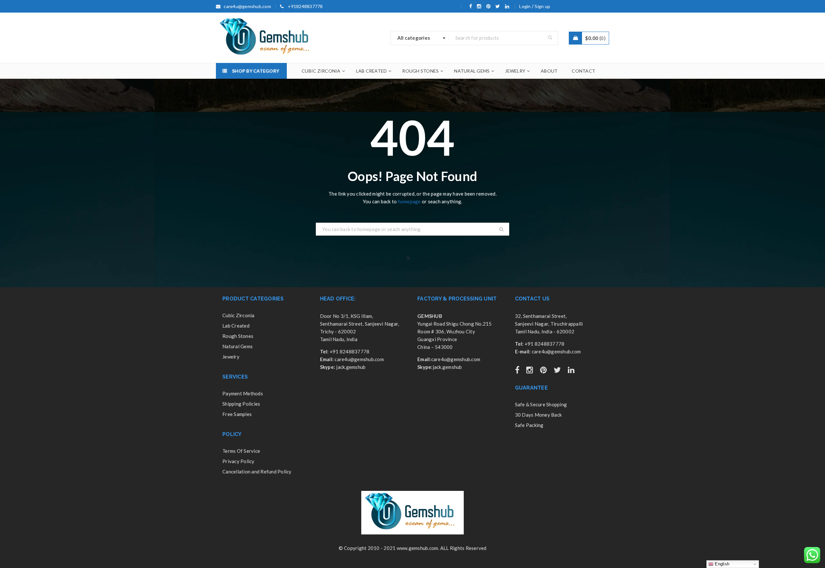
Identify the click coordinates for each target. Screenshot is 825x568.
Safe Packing (529, 425)
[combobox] (420, 38)
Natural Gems (237, 346)
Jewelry (230, 357)
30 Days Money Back (538, 415)
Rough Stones (237, 336)
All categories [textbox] (413, 38)
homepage (409, 201)
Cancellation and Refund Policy (257, 471)
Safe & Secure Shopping (541, 404)
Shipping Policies (241, 404)
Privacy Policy (238, 461)
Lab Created (235, 326)
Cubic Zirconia (238, 315)
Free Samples (237, 414)
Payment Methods (242, 393)
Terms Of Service (241, 451)
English (721, 564)
